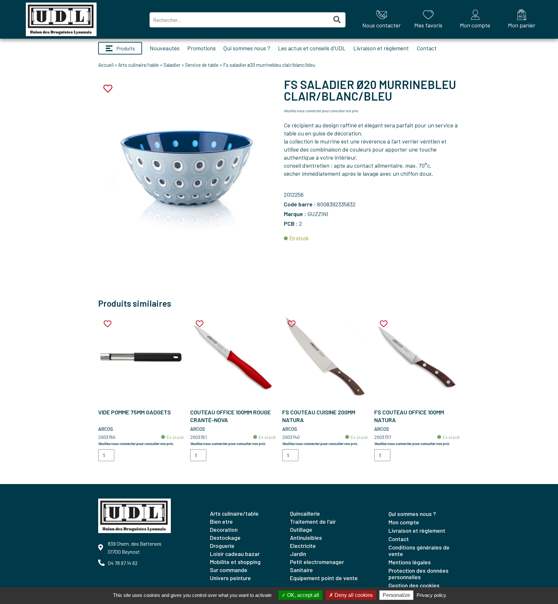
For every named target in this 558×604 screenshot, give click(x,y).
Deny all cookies (353, 595)
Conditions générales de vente (419, 550)
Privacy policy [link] (431, 595)
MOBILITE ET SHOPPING (235, 561)
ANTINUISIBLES (306, 537)
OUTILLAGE (301, 529)
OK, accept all (302, 595)
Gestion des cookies (413, 585)
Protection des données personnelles (418, 573)
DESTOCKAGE (225, 537)
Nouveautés (165, 48)
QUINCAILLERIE (305, 513)
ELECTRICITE (303, 545)
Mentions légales (409, 562)
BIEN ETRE (221, 521)
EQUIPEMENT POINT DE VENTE (324, 577)
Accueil (106, 65)
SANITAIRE (301, 569)
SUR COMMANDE (228, 569)
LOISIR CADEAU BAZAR (235, 553)
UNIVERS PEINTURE (230, 577)
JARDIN (298, 553)
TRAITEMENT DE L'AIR (313, 521)
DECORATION (224, 529)
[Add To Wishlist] (107, 324)
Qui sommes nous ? (246, 48)
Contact (427, 48)
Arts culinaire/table (138, 65)
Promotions (201, 48)
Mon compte (403, 522)
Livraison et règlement (381, 48)
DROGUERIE (222, 545)
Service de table (202, 65)
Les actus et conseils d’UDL (312, 48)
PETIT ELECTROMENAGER (317, 561)
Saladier (172, 65)
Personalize (396, 595)
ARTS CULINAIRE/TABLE (234, 513)
